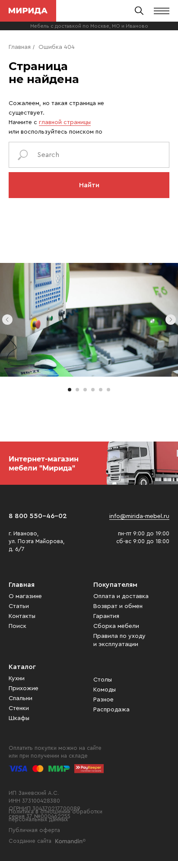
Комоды (104, 690)
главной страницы (65, 122)
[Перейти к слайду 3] (85, 389)
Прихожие (23, 688)
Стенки (19, 708)
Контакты (22, 616)
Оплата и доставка (121, 596)
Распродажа (111, 710)
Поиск (17, 626)
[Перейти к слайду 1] (69, 389)
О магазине (25, 596)
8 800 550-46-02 (38, 515)
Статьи (19, 606)
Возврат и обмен (118, 606)
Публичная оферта (34, 830)
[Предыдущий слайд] (7, 319)
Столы (102, 680)
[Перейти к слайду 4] (93, 389)
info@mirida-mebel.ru (139, 516)
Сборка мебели (116, 626)
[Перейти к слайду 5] (100, 389)
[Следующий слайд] (170, 319)
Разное (103, 700)
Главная (20, 47)
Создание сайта (30, 841)
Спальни (20, 698)
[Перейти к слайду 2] (77, 389)
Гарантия (106, 616)
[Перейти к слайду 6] (108, 389)
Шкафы (19, 718)
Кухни (17, 678)
